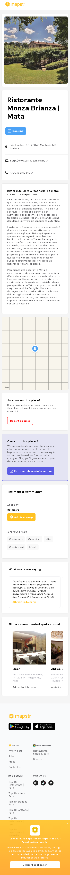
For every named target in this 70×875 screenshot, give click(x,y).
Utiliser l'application (35, 864)
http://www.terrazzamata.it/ (28, 160)
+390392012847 (20, 172)
